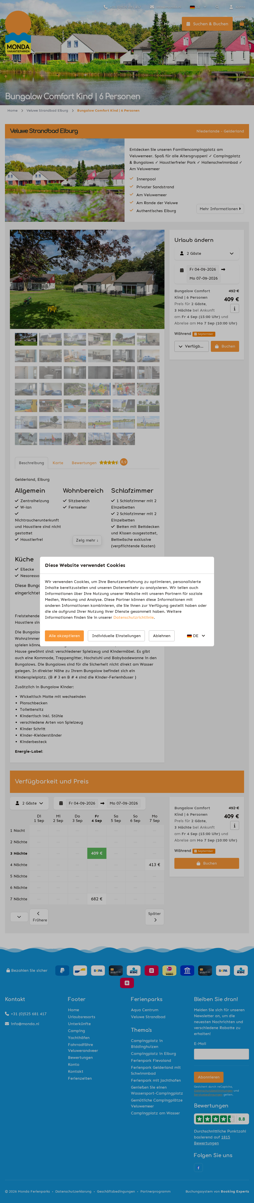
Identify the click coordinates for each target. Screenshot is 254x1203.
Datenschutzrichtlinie (133, 617)
